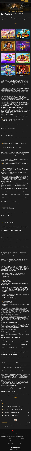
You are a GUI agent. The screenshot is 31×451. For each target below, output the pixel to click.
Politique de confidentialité (15, 447)
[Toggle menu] (29, 1)
